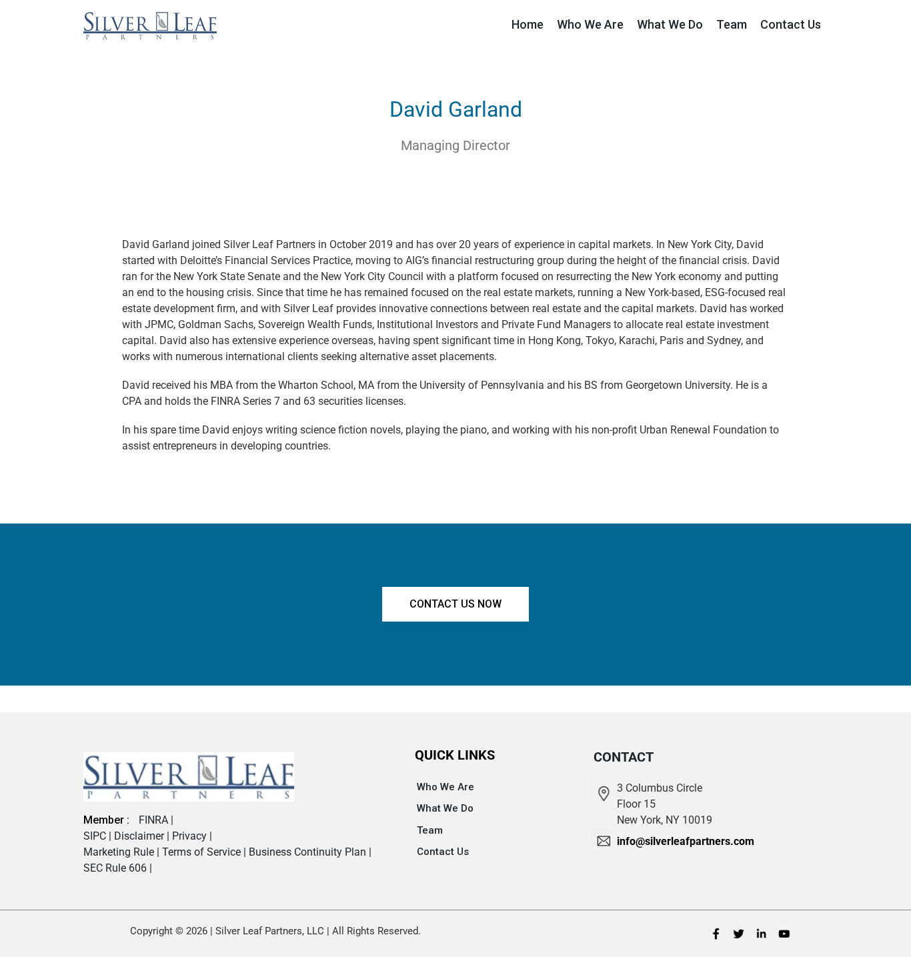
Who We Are (445, 787)
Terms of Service (202, 852)
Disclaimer (140, 836)
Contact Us (443, 852)
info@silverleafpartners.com (685, 841)
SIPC (96, 836)
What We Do (445, 808)
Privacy (190, 836)
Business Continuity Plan (309, 852)
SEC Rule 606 (116, 868)
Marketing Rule (120, 852)
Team (430, 830)
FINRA (155, 820)
